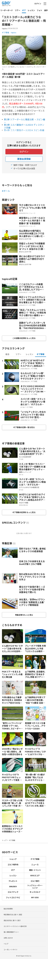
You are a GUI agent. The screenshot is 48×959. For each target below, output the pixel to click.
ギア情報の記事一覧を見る (24, 427)
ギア (24, 10)
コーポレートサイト (11, 950)
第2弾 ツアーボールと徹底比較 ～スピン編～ (24, 121)
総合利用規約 (8, 909)
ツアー (17, 10)
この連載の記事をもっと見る (24, 338)
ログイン (37, 3)
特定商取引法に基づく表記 (13, 915)
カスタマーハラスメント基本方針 (15, 926)
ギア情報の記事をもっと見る (24, 512)
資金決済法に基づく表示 (12, 920)
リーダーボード (6, 10)
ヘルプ (6, 944)
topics (13, 32)
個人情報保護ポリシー (11, 932)
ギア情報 (5, 32)
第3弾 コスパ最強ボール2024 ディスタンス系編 (24, 126)
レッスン (31, 10)
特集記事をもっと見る (24, 615)
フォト (39, 10)
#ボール (6, 190)
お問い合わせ (8, 938)
